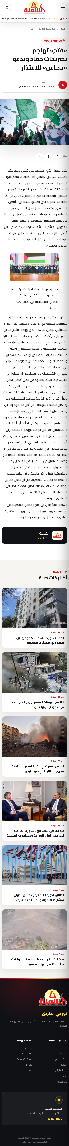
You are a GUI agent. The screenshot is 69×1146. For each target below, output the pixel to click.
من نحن (29, 1048)
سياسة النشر (27, 1054)
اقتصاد (64, 1065)
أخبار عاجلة (62, 1054)
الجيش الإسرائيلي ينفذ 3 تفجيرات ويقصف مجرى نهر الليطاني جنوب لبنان (37, 769)
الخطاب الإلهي (60, 1070)
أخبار (65, 1048)
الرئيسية (64, 29)
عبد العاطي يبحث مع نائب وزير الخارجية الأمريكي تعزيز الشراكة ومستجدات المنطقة (35, 833)
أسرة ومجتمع (61, 1059)
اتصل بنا (29, 1065)
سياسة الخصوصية (25, 1059)
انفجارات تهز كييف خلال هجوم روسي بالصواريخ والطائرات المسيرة (40, 640)
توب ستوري (62, 1082)
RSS (30, 1070)
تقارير (65, 1076)
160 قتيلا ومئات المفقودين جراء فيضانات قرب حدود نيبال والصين (37, 704)
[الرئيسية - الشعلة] (34, 7)
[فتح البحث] (7, 7)
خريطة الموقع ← (53, 1119)
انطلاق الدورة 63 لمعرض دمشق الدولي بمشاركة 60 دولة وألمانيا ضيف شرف (39, 897)
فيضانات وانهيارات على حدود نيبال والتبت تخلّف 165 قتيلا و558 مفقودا (37, 962)
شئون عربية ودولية (47, 29)
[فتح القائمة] (63, 7)
